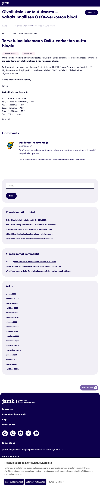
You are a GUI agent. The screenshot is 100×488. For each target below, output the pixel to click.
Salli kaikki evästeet (14, 482)
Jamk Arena (7, 409)
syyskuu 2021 (11, 355)
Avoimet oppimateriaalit (14, 415)
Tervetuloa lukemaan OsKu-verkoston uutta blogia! (49, 271)
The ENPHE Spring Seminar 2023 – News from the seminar (30, 225)
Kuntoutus (28, 54)
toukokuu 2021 (12, 364)
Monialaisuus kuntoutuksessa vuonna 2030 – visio (35, 262)
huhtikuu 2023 (12, 308)
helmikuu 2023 (12, 313)
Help (4, 420)
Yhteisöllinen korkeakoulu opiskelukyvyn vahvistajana (28, 234)
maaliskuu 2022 (12, 336)
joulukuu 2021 (11, 346)
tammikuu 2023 (12, 317)
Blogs (93, 3)
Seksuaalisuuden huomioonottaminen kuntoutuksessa (29, 239)
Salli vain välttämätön (35, 482)
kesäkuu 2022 (11, 327)
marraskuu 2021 (13, 350)
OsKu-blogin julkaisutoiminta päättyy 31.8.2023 (26, 220)
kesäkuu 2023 (11, 299)
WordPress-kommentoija (16, 271)
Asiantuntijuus (10, 54)
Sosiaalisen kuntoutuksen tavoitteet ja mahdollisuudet (29, 229)
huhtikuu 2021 (12, 369)
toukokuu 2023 (12, 303)
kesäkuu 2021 (11, 360)
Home (4, 26)
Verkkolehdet (8, 425)
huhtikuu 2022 (12, 332)
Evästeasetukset (56, 482)
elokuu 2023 (11, 294)
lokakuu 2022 (11, 322)
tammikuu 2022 (12, 341)
